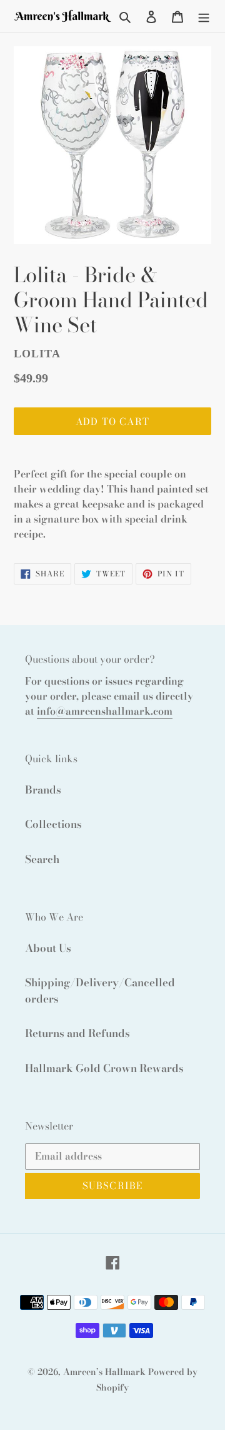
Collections (53, 824)
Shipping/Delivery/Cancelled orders (100, 990)
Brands (43, 790)
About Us (48, 948)
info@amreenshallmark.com (104, 710)
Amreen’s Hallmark (104, 1372)
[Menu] (204, 16)
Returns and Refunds (77, 1033)
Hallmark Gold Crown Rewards (104, 1068)
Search (42, 859)
